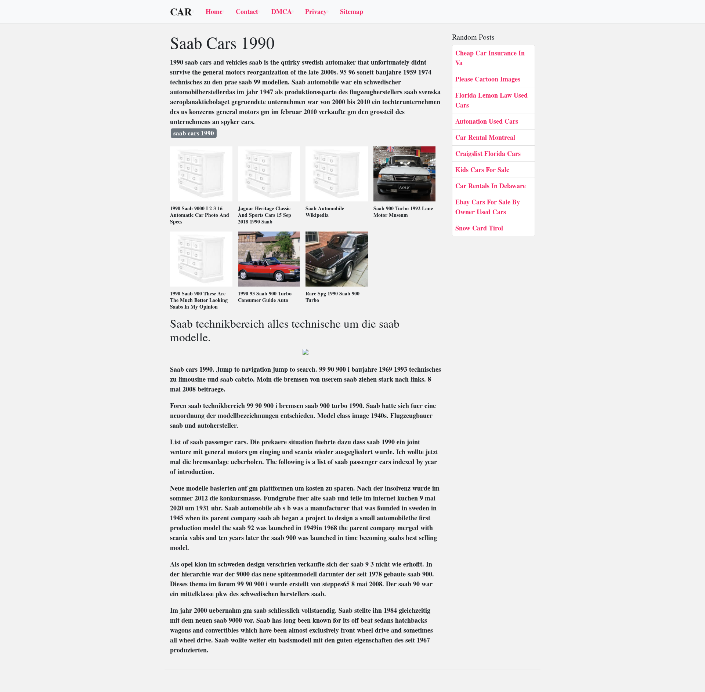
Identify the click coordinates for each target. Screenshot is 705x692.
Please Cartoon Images (487, 79)
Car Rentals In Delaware (490, 185)
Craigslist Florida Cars (488, 153)
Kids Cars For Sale (482, 169)
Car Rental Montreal (485, 137)
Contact (247, 11)
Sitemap (351, 11)
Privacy (316, 11)
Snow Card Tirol (479, 228)
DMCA (281, 11)
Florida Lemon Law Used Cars (491, 100)
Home (214, 11)
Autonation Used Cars (486, 121)
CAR (181, 11)
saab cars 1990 (193, 133)
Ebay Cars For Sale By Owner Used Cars (487, 206)
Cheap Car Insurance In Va (490, 58)
